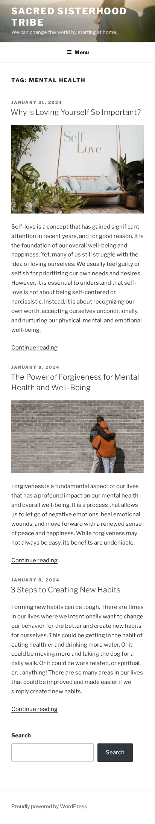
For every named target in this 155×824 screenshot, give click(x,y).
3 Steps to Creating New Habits (66, 589)
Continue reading (34, 347)
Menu (81, 52)
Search (21, 735)
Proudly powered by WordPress (49, 806)
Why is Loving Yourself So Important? (76, 112)
